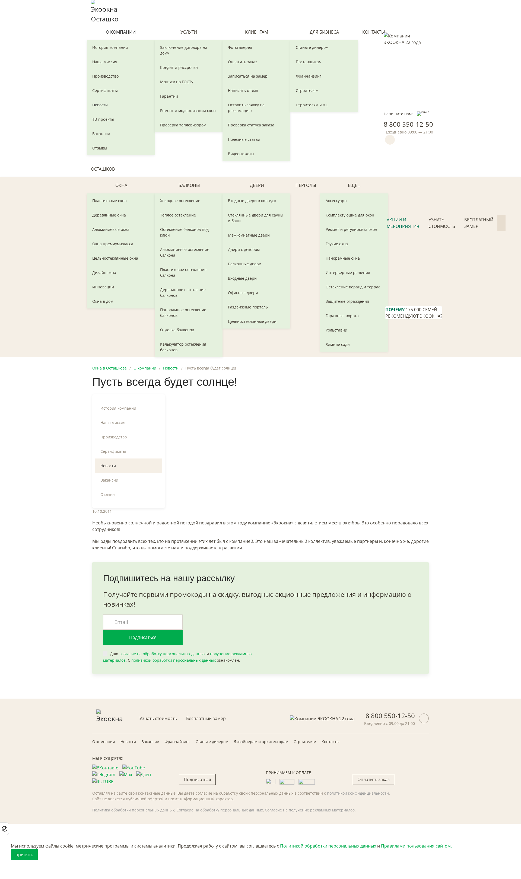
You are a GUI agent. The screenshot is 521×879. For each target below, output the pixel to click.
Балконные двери (244, 263)
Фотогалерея (240, 47)
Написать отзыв (243, 90)
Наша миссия (104, 61)
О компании (121, 32)
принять (24, 855)
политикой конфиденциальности (358, 793)
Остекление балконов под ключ (184, 232)
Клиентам (256, 32)
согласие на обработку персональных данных (162, 653)
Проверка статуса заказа (251, 125)
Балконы (189, 185)
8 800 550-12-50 (408, 124)
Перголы (306, 185)
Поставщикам (309, 61)
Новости (100, 104)
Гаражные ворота (342, 315)
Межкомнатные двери (249, 235)
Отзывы (99, 148)
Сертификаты (105, 90)
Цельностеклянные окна (115, 258)
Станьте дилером (312, 47)
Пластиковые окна (109, 200)
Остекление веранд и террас (353, 286)
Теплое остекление (178, 215)
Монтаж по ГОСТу (176, 81)
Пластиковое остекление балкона (183, 272)
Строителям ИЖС (312, 104)
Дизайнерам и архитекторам (261, 741)
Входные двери (242, 278)
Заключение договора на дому (183, 50)
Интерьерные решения (348, 272)
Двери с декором (244, 249)
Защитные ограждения (347, 301)
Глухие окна (337, 243)
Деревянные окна (109, 215)
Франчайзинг (308, 76)
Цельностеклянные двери (252, 321)
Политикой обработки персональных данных (328, 846)
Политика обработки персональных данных (133, 810)
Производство (105, 76)
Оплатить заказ (242, 61)
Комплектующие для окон (350, 215)
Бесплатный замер (478, 223)
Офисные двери (243, 292)
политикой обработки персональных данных (173, 660)
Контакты (373, 32)
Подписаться (143, 637)
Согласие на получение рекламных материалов (310, 810)
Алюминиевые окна (110, 229)
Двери (257, 185)
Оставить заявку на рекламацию (246, 107)
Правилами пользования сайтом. (416, 846)
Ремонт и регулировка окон (351, 229)
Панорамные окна (343, 258)
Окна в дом (102, 301)
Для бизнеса (324, 32)
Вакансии (101, 133)
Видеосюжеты (241, 153)
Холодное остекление (180, 200)
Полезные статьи (244, 139)
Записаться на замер (248, 76)
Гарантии (169, 96)
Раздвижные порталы (248, 307)
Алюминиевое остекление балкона (184, 252)
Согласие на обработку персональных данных (219, 810)
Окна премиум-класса (112, 243)
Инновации (103, 286)
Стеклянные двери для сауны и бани (255, 217)
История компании (110, 47)
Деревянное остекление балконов (183, 292)
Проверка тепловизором (183, 125)
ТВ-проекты (103, 119)
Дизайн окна (104, 272)
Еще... (354, 185)
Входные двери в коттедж (252, 200)
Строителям (307, 90)
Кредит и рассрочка (179, 67)
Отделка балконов (177, 329)
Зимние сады (338, 344)
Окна (121, 185)
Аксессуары (336, 200)
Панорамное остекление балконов (183, 312)
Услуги (188, 32)
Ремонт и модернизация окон (188, 110)
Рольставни (336, 330)
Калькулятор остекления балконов (183, 347)
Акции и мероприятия (403, 223)
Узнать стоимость (441, 223)
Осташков (103, 169)
